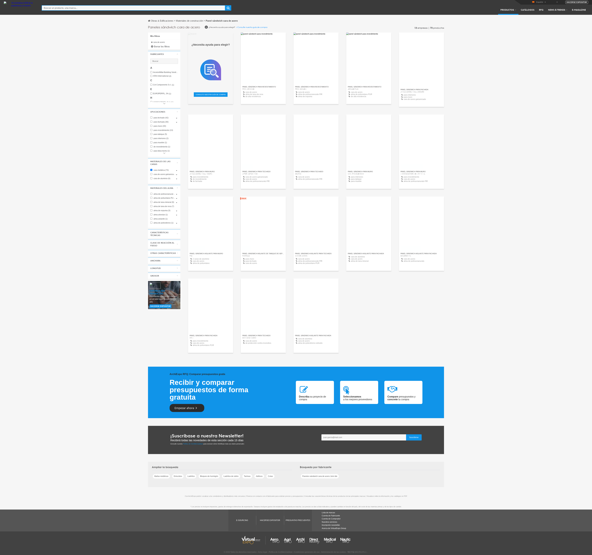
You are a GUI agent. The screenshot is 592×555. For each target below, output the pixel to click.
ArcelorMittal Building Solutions (165, 72)
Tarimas (247, 476)
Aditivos (259, 476)
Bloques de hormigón (209, 476)
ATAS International (162, 76)
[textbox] (133, 8)
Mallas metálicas (161, 476)
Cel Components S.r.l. (163, 85)
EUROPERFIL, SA (162, 93)
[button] (164, 54)
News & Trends (556, 9)
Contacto (421, 120)
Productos (507, 9)
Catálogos (527, 9)
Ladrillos (191, 476)
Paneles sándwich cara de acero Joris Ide (319, 476)
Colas (270, 476)
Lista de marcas (328, 513)
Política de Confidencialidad (193, 444)
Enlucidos (178, 476)
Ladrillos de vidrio (231, 476)
